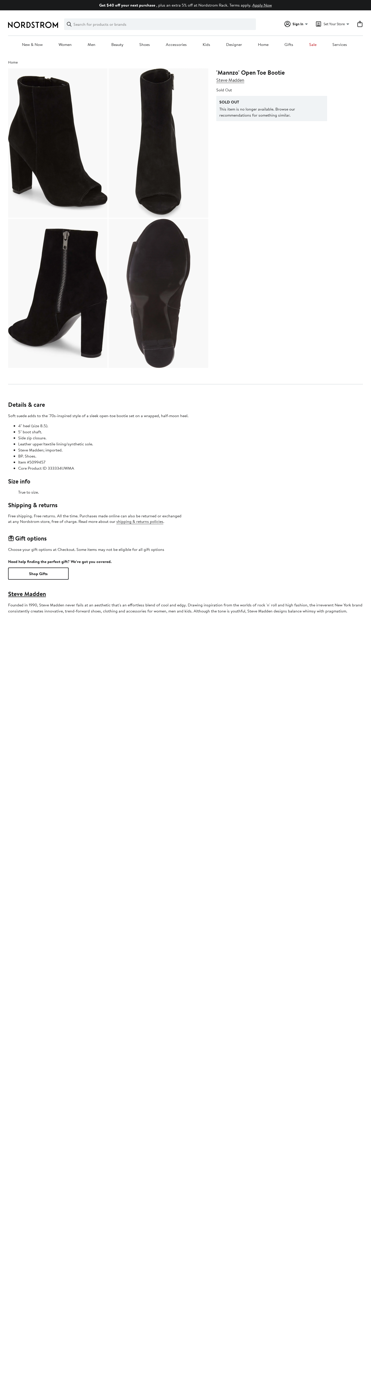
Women (65, 44)
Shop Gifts (38, 573)
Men (91, 44)
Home (263, 44)
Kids (206, 44)
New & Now (32, 44)
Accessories (176, 44)
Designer (234, 44)
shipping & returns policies (139, 521)
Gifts (288, 44)
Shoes (144, 44)
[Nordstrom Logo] (33, 25)
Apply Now (262, 5)
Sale (312, 44)
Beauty (117, 44)
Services (339, 44)
